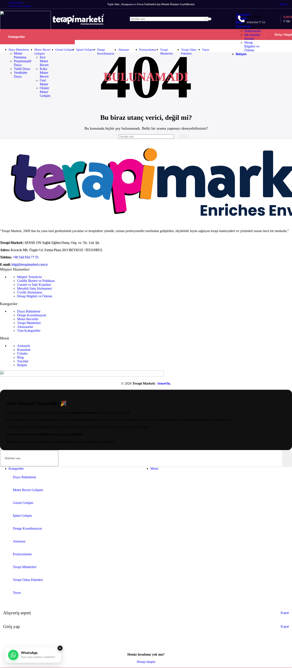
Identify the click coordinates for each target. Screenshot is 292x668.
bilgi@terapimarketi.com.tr (30, 264)
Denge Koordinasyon (31, 315)
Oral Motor (44, 82)
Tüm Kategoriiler (28, 330)
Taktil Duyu (22, 69)
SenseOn (163, 383)
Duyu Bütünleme (28, 311)
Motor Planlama (20, 55)
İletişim (22, 365)
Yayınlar (22, 361)
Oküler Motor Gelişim (45, 92)
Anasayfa (23, 346)
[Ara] (207, 19)
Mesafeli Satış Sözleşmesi (34, 288)
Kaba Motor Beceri (44, 72)
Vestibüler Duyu (20, 74)
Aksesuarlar (25, 327)
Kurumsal (23, 349)
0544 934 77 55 (256, 22)
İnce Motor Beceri (44, 61)
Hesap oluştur (146, 662)
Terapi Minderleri (29, 323)
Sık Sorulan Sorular (252, 36)
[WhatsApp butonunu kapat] (60, 648)
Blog (20, 357)
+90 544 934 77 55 (25, 257)
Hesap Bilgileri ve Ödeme (251, 46)
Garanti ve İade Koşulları (34, 284)
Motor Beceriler (27, 319)
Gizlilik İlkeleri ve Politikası (36, 281)
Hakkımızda (252, 31)
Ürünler (22, 353)
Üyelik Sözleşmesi (29, 292)
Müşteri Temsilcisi (29, 277)
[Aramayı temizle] (200, 19)
